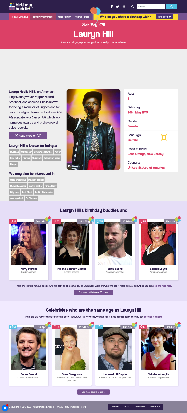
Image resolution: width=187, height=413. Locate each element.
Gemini (133, 140)
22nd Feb (84, 327)
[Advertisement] (93, 68)
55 (101, 221)
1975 (145, 112)
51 (129, 99)
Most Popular (64, 16)
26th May (134, 112)
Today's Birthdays (19, 16)
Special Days (155, 407)
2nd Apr (41, 327)
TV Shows (115, 407)
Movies (126, 407)
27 (14, 221)
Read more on (27, 135)
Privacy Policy (62, 406)
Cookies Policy (78, 406)
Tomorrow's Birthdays (43, 16)
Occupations (140, 407)
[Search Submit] (171, 6)
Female (133, 126)
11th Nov (127, 327)
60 (58, 221)
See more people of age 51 (93, 392)
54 (144, 221)
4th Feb (171, 327)
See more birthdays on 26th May (93, 292)
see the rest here (162, 285)
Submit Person (82, 16)
